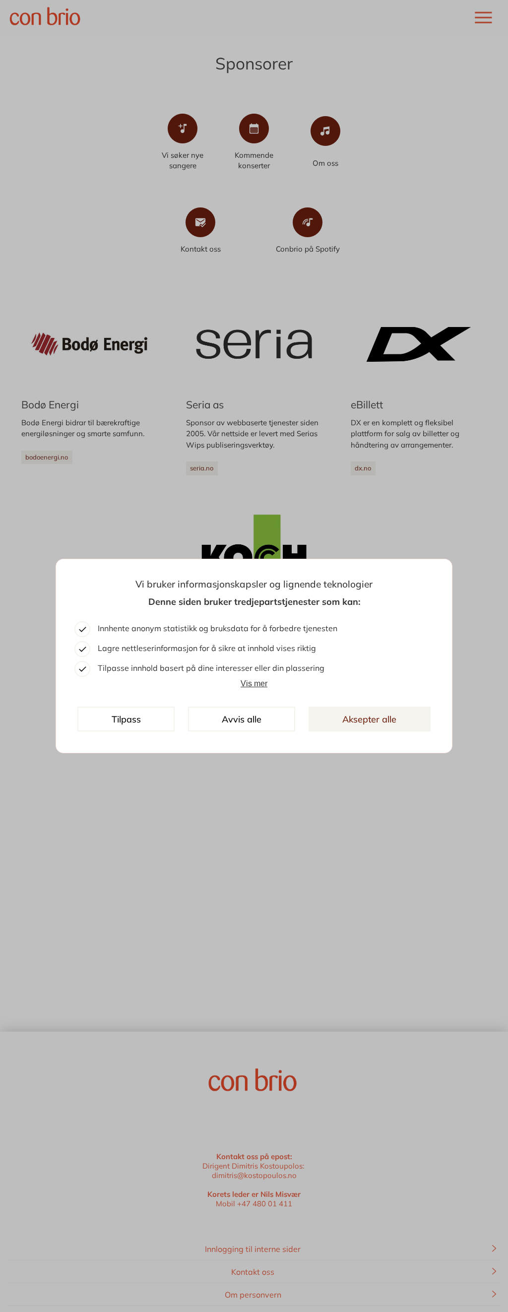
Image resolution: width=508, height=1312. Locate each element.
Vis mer (254, 683)
